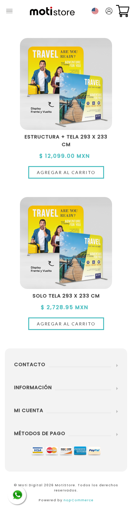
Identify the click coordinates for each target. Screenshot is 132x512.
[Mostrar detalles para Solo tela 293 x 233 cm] (66, 243)
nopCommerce (79, 500)
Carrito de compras (123, 11)
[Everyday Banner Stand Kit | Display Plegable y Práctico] (66, 84)
